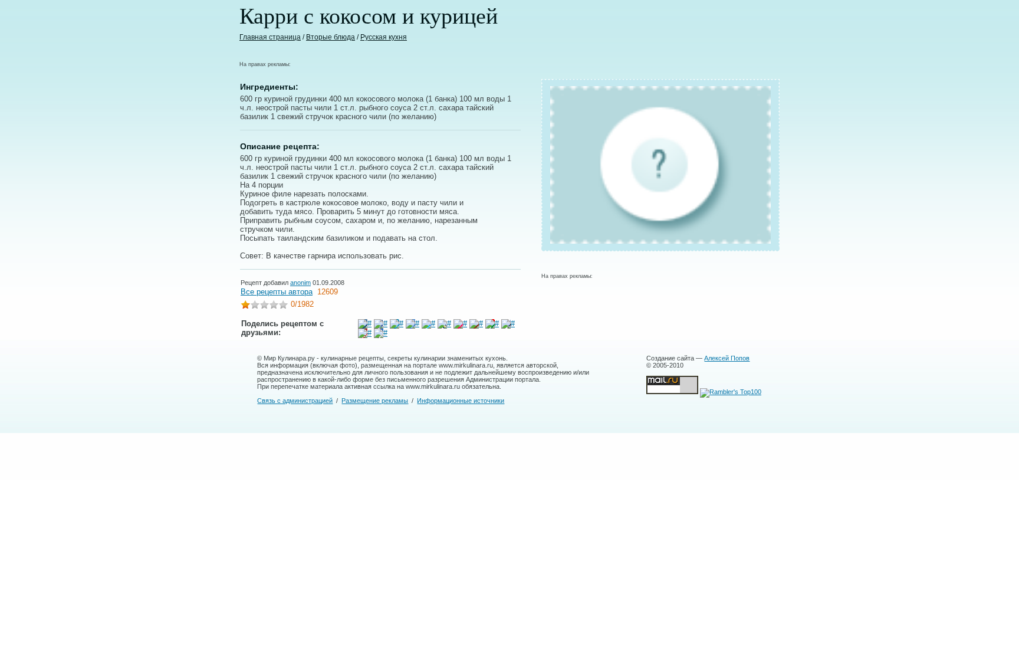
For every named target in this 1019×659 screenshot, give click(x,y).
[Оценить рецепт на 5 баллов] (283, 305)
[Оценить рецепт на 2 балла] (254, 305)
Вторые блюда (330, 37)
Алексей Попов (727, 358)
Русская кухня (383, 37)
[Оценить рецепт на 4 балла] (273, 305)
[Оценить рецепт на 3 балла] (264, 305)
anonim (300, 282)
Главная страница (270, 37)
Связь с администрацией (295, 400)
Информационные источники (460, 400)
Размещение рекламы (374, 400)
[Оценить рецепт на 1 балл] (245, 305)
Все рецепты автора (277, 291)
